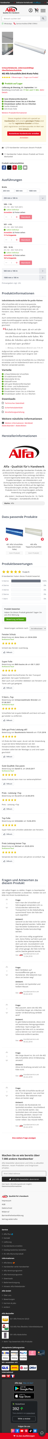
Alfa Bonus (8, 1263)
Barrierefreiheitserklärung (13, 1215)
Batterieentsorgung (12, 1282)
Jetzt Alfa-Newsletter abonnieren (25, 1179)
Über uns (7, 1295)
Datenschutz (7, 1208)
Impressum (6, 1200)
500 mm (19, 191)
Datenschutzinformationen (12, 1186)
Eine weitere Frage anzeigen (24, 1138)
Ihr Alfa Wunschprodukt (13, 1254)
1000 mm (32, 191)
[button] (4, 167)
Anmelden (24, 138)
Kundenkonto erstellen (13, 1246)
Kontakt (7, 1238)
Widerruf (5, 1212)
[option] (14, 539)
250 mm (6, 191)
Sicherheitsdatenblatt (14, 407)
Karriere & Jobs (10, 1303)
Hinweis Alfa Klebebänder (14, 1286)
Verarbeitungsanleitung (14, 412)
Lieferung (8, 1242)
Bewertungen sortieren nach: (16, 628)
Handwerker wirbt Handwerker (16, 1266)
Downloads (8, 1278)
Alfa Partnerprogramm (13, 1274)
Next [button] (42, 539)
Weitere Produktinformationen (14, 113)
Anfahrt (7, 1307)
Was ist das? (28, 1383)
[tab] (24, 198)
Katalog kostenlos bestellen (15, 1250)
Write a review (24, 1419)
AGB (3, 1204)
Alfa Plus (7, 1234)
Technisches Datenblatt (14, 403)
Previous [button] (6, 539)
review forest (30, 1413)
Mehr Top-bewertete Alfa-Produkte (18, 1341)
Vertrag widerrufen (10, 1219)
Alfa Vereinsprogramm (13, 1270)
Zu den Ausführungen (25, 1436)
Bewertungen (9, 1299)
